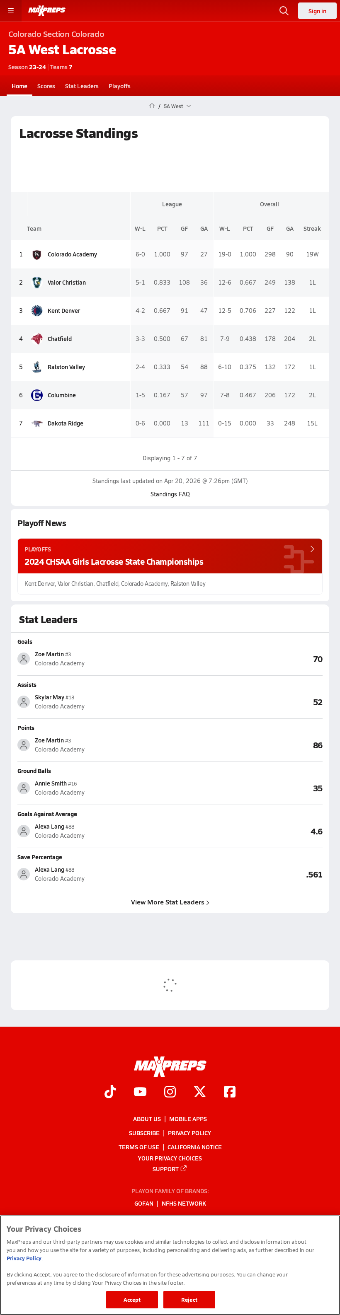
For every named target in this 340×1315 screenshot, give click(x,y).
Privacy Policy (189, 1133)
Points (25, 727)
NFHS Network (184, 1203)
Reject (189, 1299)
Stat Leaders (82, 86)
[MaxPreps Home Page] (152, 106)
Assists (26, 684)
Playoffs (120, 86)
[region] (170, 1265)
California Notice (195, 1147)
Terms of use (139, 1147)
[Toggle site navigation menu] (11, 11)
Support (166, 1168)
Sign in (317, 11)
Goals (24, 641)
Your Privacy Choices (170, 1157)
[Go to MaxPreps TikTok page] (110, 1092)
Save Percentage (39, 857)
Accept (132, 1299)
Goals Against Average (47, 813)
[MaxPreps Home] (47, 10)
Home (19, 86)
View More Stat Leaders (167, 901)
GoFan (143, 1203)
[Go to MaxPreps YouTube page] (140, 1092)
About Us (147, 1118)
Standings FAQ (170, 494)
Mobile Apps (188, 1118)
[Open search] (284, 11)
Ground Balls (34, 770)
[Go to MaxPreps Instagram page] (170, 1092)
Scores (46, 86)
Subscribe (144, 1133)
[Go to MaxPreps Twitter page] (199, 1092)
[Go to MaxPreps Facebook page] (229, 1092)
